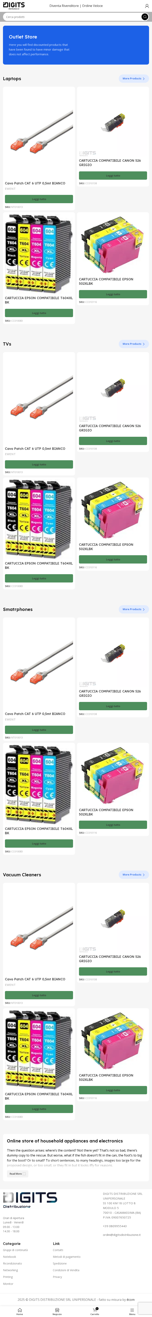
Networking (10, 1270)
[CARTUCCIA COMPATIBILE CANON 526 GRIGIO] (113, 123)
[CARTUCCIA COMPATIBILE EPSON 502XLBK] (113, 244)
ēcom (131, 1299)
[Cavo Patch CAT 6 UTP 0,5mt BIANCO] (39, 134)
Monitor (8, 1284)
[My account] (147, 6)
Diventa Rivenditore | (65, 6)
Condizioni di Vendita (66, 1270)
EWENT (10, 189)
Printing (8, 1277)
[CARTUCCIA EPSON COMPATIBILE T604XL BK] (39, 254)
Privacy (57, 1277)
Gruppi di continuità (15, 1250)
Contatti (58, 1250)
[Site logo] (14, 5)
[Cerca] (145, 16)
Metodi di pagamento (67, 1257)
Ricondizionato (12, 1263)
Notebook (9, 1257)
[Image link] (30, 1200)
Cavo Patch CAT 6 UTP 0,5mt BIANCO (35, 183)
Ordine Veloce (92, 6)
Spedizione (60, 1263)
